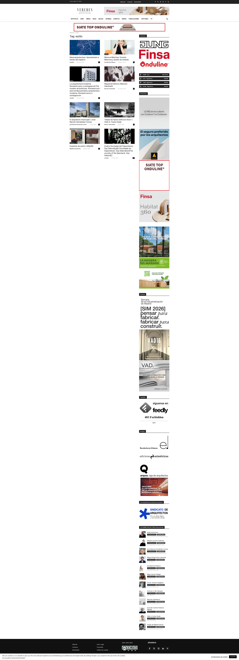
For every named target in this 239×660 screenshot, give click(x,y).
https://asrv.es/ (150, 595)
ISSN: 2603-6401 (127, 642)
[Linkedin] (163, 2)
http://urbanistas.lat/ (151, 620)
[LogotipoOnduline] (154, 64)
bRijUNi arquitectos (75, 148)
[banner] (154, 376)
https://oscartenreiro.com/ (153, 586)
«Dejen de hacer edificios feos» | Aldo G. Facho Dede (118, 121)
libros (71, 54)
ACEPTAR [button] (233, 656)
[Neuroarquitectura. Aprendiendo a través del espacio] (85, 47)
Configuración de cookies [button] (219, 657)
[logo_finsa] (154, 54)
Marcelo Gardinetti (109, 88)
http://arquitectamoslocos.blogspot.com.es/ (157, 553)
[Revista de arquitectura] (85, 11)
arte (106, 80)
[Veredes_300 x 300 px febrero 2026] (154, 242)
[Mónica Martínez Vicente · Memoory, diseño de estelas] (119, 47)
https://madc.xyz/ (151, 561)
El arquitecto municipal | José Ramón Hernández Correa (82, 121)
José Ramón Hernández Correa (78, 124)
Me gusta (165, 74)
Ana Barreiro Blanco (109, 62)
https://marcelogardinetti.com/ (153, 603)
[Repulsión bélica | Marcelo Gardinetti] (119, 74)
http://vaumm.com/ (151, 578)
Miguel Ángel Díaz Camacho (156, 557)
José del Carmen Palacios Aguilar (155, 608)
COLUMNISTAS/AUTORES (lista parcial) (151, 527)
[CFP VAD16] (154, 344)
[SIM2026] (154, 313)
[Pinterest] (166, 2)
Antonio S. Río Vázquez (155, 591)
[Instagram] (160, 2)
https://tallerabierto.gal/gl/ (152, 570)
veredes (72, 62)
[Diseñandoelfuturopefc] (154, 273)
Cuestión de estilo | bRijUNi (81, 146)
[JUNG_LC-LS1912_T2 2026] (154, 113)
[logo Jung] (154, 44)
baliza (106, 54)
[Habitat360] (154, 206)
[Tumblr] (168, 2)
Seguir (166, 78)
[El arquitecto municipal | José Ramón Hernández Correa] (85, 109)
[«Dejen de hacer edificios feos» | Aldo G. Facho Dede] (119, 109)
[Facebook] (155, 2)
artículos (72, 116)
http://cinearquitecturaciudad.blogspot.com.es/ (157, 536)
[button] (167, 19)
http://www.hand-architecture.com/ (155, 628)
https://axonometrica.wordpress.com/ (155, 544)
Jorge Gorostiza (152, 532)
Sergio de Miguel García (155, 624)
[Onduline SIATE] (154, 175)
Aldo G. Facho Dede (109, 124)
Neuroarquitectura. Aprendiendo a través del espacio (84, 58)
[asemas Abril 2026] (154, 144)
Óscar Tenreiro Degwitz (155, 583)
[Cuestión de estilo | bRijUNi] (85, 136)
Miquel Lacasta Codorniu (155, 541)
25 (133, 158)
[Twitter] (158, 2)
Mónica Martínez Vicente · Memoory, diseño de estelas (116, 58)
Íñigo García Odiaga (154, 574)
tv (105, 143)
